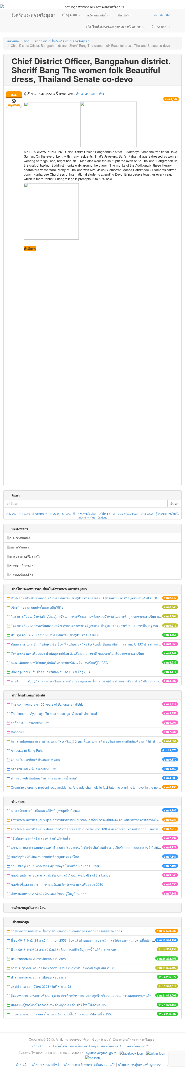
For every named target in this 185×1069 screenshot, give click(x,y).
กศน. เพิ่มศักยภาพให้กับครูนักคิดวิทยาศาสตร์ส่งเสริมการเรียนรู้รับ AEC (59, 662)
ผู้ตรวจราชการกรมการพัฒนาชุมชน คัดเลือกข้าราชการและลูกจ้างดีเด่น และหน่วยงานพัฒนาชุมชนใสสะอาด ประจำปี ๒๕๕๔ (97, 995)
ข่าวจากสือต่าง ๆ (21, 565)
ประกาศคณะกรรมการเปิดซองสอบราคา (38, 958)
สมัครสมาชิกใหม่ (99, 15)
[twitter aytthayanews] (155, 1053)
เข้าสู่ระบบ (70, 15)
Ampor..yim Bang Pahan (28, 750)
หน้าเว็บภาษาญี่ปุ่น (140, 1046)
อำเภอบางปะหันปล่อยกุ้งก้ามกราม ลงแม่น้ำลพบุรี (45, 778)
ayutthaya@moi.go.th (101, 1053)
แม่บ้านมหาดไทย (86, 517)
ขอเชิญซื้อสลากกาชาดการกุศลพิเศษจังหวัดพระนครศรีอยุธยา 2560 (57, 884)
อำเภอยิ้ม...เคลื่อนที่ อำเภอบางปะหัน (35, 759)
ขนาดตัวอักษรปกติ (147, 14)
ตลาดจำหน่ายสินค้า (128, 514)
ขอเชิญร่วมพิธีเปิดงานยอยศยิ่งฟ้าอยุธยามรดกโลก (45, 856)
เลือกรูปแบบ (159, 26)
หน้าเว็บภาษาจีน (112, 1046)
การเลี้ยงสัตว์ (147, 514)
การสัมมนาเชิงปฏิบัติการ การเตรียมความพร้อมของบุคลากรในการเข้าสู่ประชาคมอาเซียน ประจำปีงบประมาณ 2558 (90, 681)
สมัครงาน (107, 513)
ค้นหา (174, 503)
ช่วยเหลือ (22, 1064)
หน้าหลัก (13, 41)
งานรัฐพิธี (54, 514)
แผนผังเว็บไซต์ (56, 1046)
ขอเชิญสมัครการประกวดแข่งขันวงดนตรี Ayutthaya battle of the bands (60, 875)
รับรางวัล (66, 514)
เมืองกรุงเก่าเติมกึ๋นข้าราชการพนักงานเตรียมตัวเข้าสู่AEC (50, 672)
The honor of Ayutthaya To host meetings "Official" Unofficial (54, 713)
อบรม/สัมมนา (19, 547)
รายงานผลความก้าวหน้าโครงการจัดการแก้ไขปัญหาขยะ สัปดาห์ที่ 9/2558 (62, 1014)
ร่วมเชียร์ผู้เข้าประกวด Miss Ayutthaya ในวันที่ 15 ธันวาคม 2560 (56, 866)
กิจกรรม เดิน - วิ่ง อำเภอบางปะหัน (34, 769)
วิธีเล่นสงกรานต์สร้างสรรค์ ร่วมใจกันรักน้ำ (41, 838)
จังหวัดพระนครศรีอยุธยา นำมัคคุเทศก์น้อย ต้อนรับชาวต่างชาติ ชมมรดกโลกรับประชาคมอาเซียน (77, 653)
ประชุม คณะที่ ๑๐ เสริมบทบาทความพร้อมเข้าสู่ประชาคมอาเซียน (56, 635)
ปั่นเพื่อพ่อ (102, 517)
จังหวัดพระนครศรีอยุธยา (33, 14)
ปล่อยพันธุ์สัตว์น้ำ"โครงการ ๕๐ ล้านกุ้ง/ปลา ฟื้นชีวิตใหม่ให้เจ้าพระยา (58, 1005)
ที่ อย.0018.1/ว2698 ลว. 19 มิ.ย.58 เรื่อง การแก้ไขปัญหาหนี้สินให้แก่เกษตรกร (64, 949)
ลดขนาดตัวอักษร (142, 14)
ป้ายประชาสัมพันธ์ (85, 514)
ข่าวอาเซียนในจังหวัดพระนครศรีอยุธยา (62, 41)
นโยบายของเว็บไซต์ (46, 1064)
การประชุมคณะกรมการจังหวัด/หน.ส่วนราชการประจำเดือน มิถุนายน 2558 (62, 968)
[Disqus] (92, 314)
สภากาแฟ (18, 732)
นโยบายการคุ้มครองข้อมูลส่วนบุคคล (143, 1064)
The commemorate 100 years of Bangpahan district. (48, 704)
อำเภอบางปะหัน (90, 93)
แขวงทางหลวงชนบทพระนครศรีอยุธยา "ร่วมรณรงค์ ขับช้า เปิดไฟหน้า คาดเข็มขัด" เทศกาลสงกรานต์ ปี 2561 (86, 847)
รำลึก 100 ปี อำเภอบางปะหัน (31, 722)
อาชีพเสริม (11, 514)
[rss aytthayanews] (92, 1057)
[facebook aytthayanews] (131, 1053)
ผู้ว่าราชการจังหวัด (167, 514)
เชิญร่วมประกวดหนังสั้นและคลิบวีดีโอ (37, 607)
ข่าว (27, 41)
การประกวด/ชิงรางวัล (25, 556)
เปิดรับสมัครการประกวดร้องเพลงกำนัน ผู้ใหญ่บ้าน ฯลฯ (48, 893)
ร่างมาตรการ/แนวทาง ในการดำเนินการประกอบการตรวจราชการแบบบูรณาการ (66, 931)
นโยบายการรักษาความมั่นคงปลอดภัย (89, 1064)
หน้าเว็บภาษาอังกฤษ (84, 1046)
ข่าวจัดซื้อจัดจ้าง (21, 575)
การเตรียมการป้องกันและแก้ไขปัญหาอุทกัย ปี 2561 (46, 810)
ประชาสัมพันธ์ (20, 538)
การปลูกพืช (24, 514)
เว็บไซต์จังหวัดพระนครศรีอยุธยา (115, 26)
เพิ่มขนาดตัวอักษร (151, 14)
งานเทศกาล (39, 514)
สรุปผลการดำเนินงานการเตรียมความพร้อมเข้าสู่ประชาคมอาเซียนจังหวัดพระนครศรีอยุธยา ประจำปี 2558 (84, 598)
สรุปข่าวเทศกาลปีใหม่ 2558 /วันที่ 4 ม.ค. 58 (41, 986)
